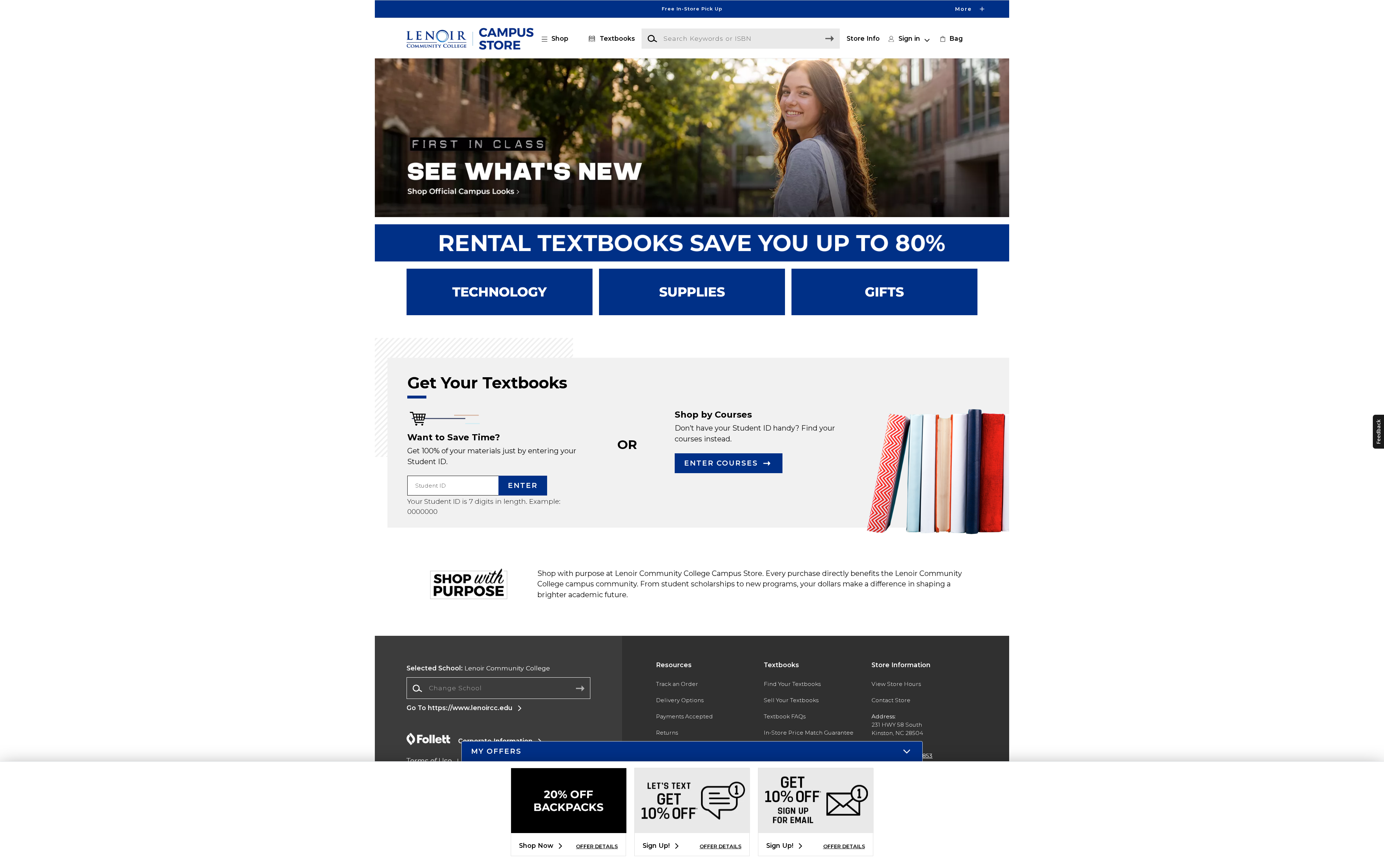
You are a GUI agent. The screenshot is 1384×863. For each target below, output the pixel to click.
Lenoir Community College (478, 668)
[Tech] (499, 292)
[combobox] (498, 688)
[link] (950, 38)
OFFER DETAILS (597, 846)
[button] (692, 9)
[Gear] (884, 292)
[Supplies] (692, 292)
